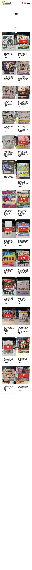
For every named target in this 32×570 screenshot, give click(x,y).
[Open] (28, 3)
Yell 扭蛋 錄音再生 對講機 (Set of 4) (8, 177)
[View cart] (25, 3)
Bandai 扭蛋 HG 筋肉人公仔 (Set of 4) (22, 360)
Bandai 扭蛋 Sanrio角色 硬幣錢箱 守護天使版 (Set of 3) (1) (8, 153)
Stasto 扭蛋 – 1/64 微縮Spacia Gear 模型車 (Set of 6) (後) (23, 183)
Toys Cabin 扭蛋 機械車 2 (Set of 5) (8, 54)
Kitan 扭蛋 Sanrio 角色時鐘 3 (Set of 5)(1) (9, 447)
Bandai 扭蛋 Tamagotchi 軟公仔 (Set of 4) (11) (22, 300)
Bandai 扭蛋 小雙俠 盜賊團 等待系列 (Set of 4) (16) (23, 271)
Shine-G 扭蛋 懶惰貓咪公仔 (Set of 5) (22, 447)
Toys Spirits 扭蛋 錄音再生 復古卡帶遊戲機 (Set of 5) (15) (9, 329)
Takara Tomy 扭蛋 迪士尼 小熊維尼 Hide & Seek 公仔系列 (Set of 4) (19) (23, 330)
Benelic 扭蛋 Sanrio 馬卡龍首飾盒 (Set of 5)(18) (22, 475)
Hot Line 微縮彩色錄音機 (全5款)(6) (8, 416)
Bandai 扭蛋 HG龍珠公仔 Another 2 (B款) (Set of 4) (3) (23, 78)
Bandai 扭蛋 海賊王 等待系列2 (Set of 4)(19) (9, 505)
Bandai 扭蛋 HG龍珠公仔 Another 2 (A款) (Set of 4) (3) (9, 103)
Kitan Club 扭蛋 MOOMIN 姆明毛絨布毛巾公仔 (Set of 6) (23, 153)
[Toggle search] (19, 3)
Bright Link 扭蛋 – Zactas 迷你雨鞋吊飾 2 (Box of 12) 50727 (9, 242)
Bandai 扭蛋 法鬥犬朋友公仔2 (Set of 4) (8, 128)
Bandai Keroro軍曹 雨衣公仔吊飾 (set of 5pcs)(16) (22, 212)
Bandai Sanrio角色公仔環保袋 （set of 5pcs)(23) (8, 212)
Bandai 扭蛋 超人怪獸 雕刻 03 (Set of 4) (23, 534)
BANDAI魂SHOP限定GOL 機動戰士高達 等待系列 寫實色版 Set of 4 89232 (23, 417)
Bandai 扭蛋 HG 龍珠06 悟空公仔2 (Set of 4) (23, 54)
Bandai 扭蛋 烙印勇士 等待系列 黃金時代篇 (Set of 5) (23, 103)
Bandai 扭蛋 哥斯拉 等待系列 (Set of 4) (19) (8, 299)
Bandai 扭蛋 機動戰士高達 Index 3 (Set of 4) (8, 78)
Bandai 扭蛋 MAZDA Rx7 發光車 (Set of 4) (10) (8, 535)
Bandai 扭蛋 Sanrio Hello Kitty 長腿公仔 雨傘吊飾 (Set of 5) (23, 128)
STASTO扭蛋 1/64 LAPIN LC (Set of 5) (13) (9, 388)
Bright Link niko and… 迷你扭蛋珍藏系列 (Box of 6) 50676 (9, 564)
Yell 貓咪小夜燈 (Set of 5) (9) (22, 563)
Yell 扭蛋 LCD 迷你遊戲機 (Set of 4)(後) (8, 475)
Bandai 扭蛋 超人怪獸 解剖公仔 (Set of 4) (8, 271)
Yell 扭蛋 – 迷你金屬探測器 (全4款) (23, 387)
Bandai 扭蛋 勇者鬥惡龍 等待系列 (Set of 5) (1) (23, 241)
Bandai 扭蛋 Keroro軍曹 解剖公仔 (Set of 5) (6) (22, 505)
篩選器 (17, 27)
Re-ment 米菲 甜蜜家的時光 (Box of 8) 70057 (8, 360)
